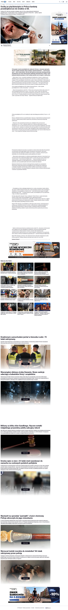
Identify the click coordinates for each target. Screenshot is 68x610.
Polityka (19, 1)
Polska (9, 1)
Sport (23, 1)
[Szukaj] (60, 2)
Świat (14, 1)
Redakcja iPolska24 (7, 45)
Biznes (33, 1)
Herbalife (28, 1)
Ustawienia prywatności (39, 607)
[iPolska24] (4, 2)
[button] (62, 1)
